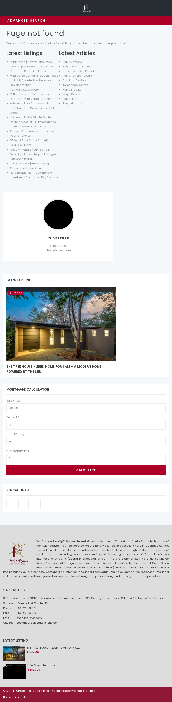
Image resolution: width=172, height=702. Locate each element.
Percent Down (15, 417)
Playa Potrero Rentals (77, 76)
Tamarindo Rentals (76, 85)
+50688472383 (58, 246)
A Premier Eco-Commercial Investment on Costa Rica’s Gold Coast (32, 108)
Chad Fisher (58, 238)
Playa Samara (72, 62)
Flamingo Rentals (74, 80)
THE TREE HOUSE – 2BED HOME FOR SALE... (54, 648)
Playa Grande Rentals (77, 66)
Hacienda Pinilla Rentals (79, 71)
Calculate (86, 470)
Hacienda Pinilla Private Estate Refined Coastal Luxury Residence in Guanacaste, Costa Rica (33, 122)
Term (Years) (15, 434)
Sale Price (13, 400)
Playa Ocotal (71, 94)
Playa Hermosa (73, 103)
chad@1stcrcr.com (58, 250)
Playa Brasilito (72, 90)
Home (7, 697)
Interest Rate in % (17, 451)
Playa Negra (71, 99)
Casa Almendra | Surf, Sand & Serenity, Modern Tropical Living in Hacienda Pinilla (33, 154)
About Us (20, 697)
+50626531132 (25, 608)
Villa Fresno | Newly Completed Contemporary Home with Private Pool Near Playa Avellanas (33, 66)
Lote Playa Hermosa (41, 665)
